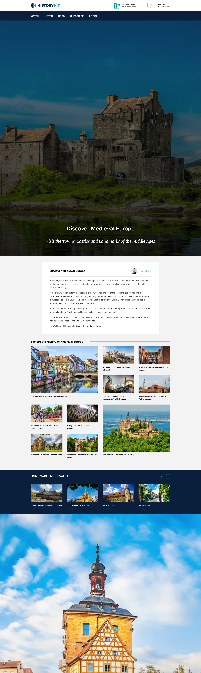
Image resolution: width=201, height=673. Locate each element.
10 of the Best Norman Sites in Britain (46, 454)
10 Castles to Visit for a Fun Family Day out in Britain (45, 427)
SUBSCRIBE (161, 5)
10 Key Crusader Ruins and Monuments (78, 427)
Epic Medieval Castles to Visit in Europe (119, 454)
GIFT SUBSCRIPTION (128, 5)
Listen (49, 16)
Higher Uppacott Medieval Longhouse (46, 505)
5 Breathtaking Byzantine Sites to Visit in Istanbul (152, 397)
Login (93, 16)
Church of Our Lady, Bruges (78, 505)
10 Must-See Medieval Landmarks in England (153, 368)
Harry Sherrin (145, 271)
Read (61, 16)
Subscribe (77, 16)
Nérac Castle (108, 505)
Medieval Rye (144, 505)
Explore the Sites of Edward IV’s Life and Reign (82, 456)
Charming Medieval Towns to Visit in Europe (49, 396)
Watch (35, 16)
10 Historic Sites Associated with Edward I (116, 368)
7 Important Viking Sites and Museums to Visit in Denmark (115, 397)
